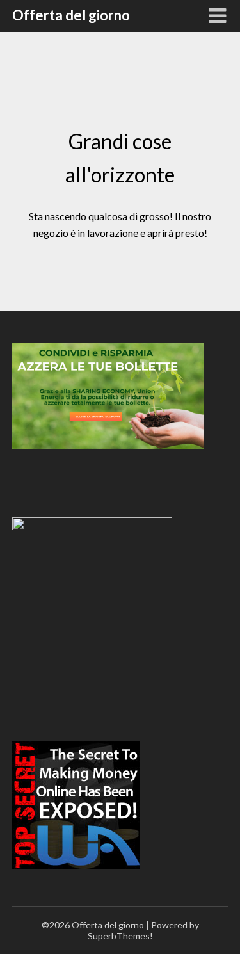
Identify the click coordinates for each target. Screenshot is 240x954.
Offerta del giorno (71, 15)
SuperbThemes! (120, 935)
